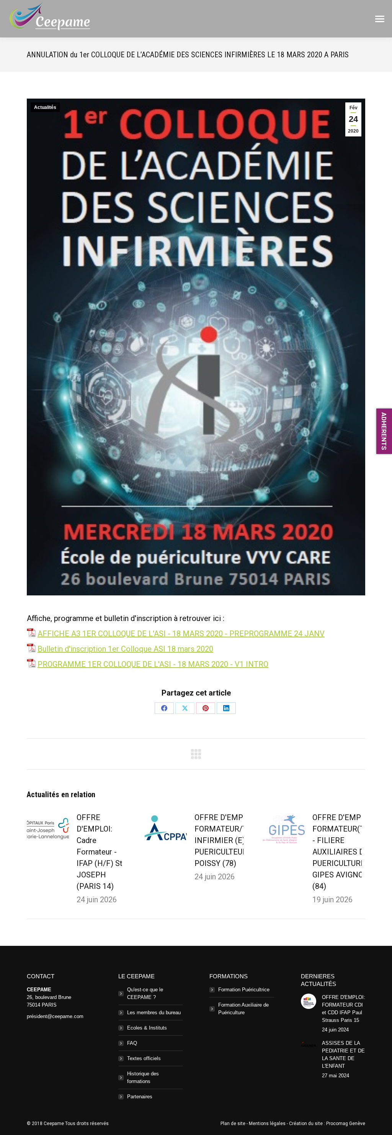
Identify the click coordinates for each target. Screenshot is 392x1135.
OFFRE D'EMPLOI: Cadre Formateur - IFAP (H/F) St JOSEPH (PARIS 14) (99, 852)
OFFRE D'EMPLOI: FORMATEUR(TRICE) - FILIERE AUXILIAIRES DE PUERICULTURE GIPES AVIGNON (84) (348, 852)
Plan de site (232, 1123)
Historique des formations (143, 1077)
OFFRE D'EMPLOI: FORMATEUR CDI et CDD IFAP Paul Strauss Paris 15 (343, 1008)
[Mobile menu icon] (379, 19)
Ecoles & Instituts (147, 1028)
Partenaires (139, 1096)
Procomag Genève (345, 1123)
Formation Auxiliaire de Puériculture (243, 1008)
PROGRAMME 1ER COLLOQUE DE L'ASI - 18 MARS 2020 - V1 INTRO (153, 664)
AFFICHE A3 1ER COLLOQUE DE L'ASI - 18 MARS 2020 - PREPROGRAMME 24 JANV (181, 633)
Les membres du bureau (154, 1012)
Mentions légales (267, 1123)
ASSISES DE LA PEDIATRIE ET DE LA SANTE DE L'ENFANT (343, 1054)
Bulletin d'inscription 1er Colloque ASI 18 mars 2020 (125, 648)
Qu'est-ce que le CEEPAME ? (145, 993)
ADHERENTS (384, 431)
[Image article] (48, 829)
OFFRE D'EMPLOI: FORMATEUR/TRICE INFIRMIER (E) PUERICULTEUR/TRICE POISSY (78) (233, 840)
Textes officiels (144, 1058)
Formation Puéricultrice (244, 989)
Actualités (45, 107)
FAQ (132, 1043)
